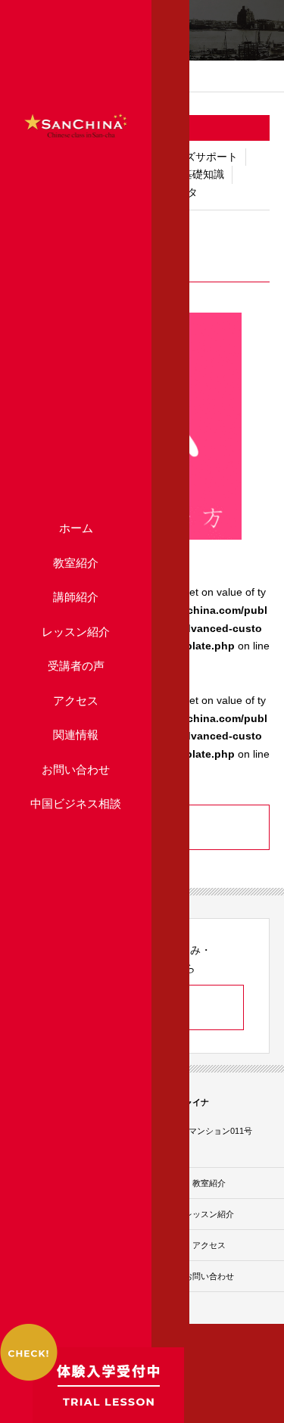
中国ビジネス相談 (75, 803)
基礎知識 (203, 174)
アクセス (75, 700)
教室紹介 (75, 562)
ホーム (76, 528)
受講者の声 (76, 665)
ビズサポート (206, 157)
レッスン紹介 (76, 631)
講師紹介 (75, 596)
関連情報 (75, 734)
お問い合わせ (76, 769)
